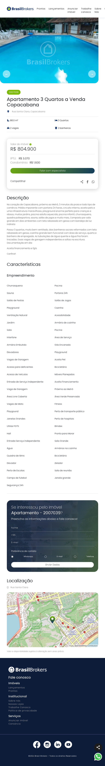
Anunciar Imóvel (18, 720)
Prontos (41, 9)
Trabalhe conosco (86, 10)
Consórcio (14, 724)
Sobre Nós (98, 10)
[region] (52, 619)
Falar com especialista (52, 170)
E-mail (59, 556)
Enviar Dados (53, 565)
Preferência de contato (23, 551)
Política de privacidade (22, 711)
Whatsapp (28, 556)
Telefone (90, 556)
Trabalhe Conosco (19, 707)
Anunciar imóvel (73, 10)
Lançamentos (56, 9)
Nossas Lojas (16, 704)
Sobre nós (14, 701)
